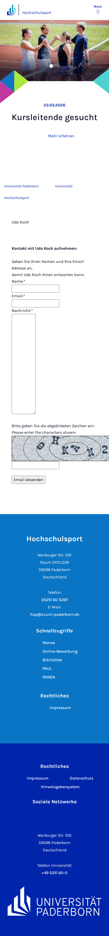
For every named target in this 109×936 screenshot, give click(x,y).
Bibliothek (52, 659)
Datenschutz (82, 778)
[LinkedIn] (62, 815)
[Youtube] (78, 815)
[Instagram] (31, 815)
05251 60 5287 (54, 599)
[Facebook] (46, 815)
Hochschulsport (36, 12)
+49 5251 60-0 (54, 872)
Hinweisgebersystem (60, 786)
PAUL (47, 668)
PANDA (49, 677)
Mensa (49, 642)
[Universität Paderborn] (54, 901)
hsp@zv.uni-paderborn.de (54, 614)
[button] (39, 66)
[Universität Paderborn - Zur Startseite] (11, 9)
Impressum (60, 707)
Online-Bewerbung (60, 651)
